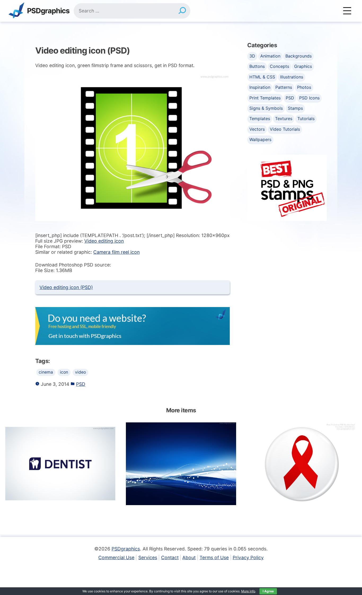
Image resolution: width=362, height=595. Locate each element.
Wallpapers (260, 139)
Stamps (295, 108)
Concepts (279, 66)
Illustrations (291, 77)
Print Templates (265, 97)
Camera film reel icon (116, 252)
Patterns (283, 87)
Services (147, 557)
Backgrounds (298, 56)
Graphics (303, 66)
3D (252, 56)
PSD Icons (309, 97)
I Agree (268, 591)
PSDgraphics (48, 11)
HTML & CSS (262, 77)
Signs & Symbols (266, 108)
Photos (304, 87)
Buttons (257, 66)
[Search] (182, 11)
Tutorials (306, 118)
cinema (46, 372)
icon (64, 372)
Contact (170, 557)
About (189, 557)
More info (248, 591)
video (80, 372)
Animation (270, 56)
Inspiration (259, 87)
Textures (283, 118)
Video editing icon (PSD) (66, 287)
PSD (80, 384)
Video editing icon (104, 241)
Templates (259, 118)
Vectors (257, 129)
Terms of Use (214, 557)
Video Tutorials (285, 129)
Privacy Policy (248, 557)
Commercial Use (116, 557)
